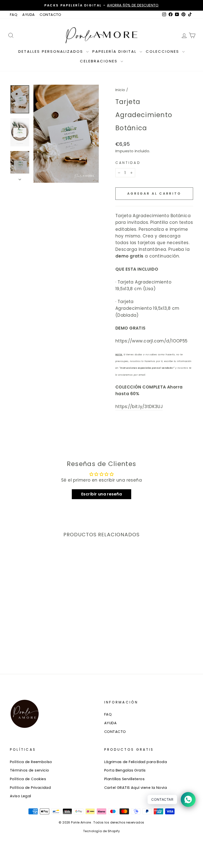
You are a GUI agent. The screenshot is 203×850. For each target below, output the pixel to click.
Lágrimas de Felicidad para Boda (135, 761)
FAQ (13, 14)
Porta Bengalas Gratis (125, 770)
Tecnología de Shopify (101, 831)
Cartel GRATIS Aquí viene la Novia (135, 787)
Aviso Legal (20, 796)
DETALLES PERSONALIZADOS (51, 51)
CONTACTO (50, 14)
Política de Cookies (28, 778)
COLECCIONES (163, 51)
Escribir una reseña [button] (101, 494)
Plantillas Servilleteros (124, 778)
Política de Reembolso (31, 761)
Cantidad (128, 162)
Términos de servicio (29, 770)
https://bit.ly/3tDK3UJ (139, 407)
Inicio (120, 89)
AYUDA (28, 14)
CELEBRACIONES (99, 61)
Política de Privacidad (30, 787)
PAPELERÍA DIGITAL (115, 51)
